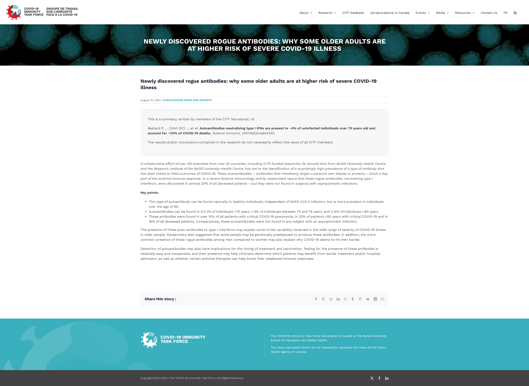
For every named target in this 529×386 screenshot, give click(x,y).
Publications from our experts (187, 100)
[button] (515, 12)
